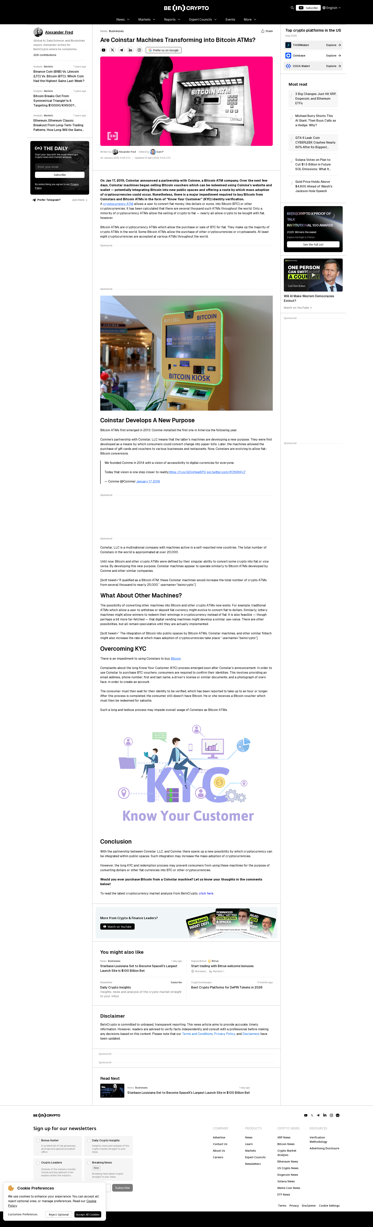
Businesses (116, 31)
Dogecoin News (287, 1174)
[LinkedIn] (130, 50)
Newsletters (253, 1164)
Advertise (219, 1137)
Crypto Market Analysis (286, 1153)
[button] (57, 1146)
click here (206, 893)
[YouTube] (103, 50)
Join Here (78, 200)
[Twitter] (112, 50)
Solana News (286, 1181)
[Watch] (313, 275)
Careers (218, 1157)
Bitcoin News (286, 1144)
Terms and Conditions (197, 1034)
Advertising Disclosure (324, 1148)
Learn (249, 1144)
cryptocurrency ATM (118, 204)
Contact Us (220, 1144)
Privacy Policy (224, 1034)
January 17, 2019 (148, 481)
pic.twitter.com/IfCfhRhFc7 (226, 472)
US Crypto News (287, 1168)
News (103, 31)
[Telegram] (121, 50)
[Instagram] (139, 50)
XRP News (283, 1137)
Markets (250, 1150)
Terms (282, 1205)
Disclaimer (309, 1205)
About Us (219, 1150)
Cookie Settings (329, 1205)
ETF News (283, 1194)
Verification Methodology (318, 1139)
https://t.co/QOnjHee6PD (187, 472)
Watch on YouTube (296, 307)
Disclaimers (251, 1034)
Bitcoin (176, 659)
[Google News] (338, 1115)
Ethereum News (287, 1161)
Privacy (294, 1205)
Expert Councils (255, 1157)
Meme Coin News (288, 1188)
